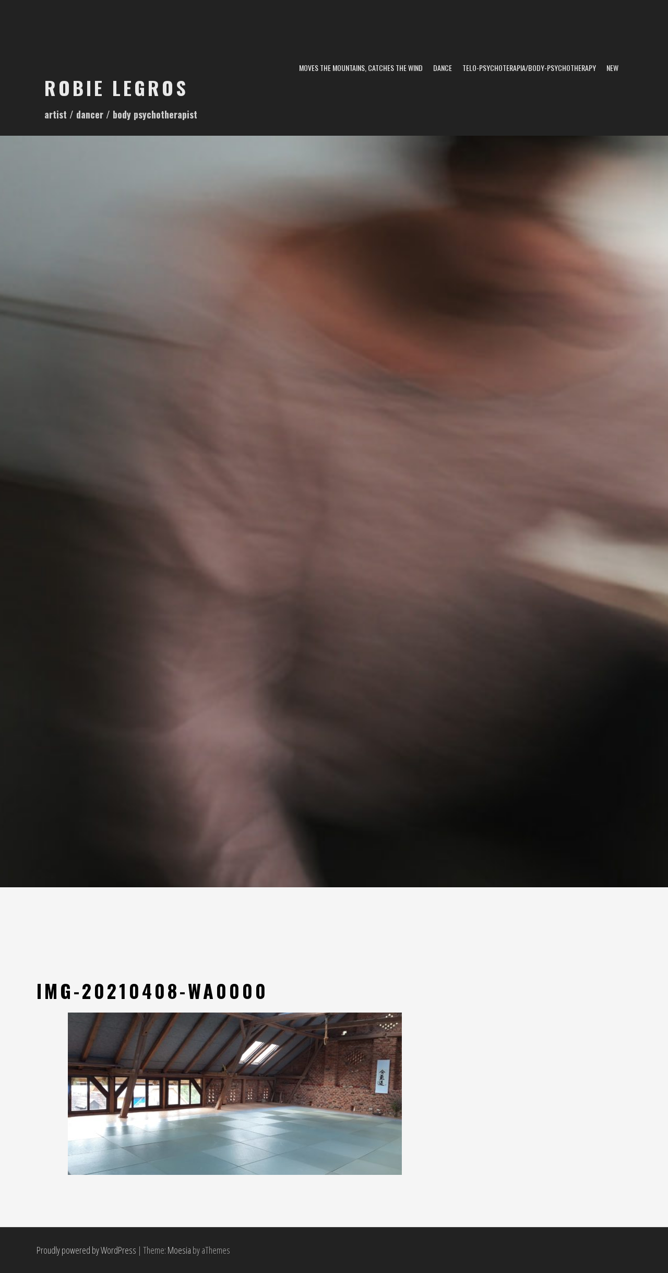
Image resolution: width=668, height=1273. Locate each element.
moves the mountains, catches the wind (361, 67)
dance (442, 67)
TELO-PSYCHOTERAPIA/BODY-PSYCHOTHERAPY (529, 67)
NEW (612, 67)
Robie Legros (116, 87)
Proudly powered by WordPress (86, 1250)
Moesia (179, 1250)
